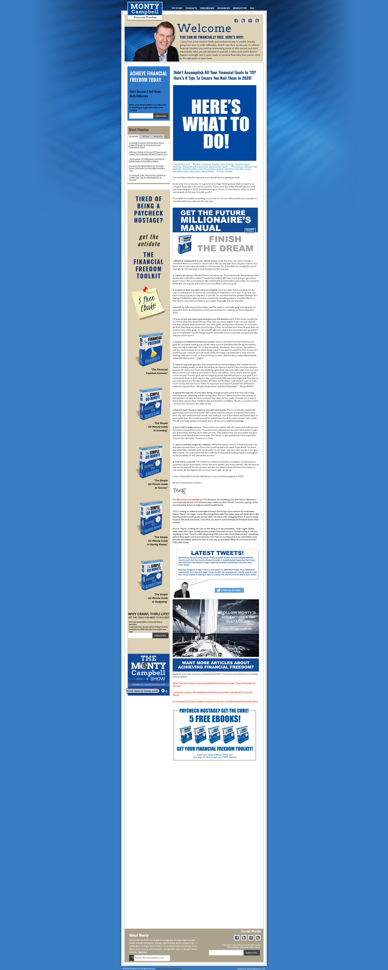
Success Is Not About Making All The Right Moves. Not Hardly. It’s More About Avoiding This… (147, 168)
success (247, 169)
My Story (177, 8)
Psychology (177, 166)
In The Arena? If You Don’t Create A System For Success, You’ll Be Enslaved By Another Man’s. (215, 701)
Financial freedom (189, 169)
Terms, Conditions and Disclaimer (169, 968)
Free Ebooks (207, 8)
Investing (219, 169)
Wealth (225, 166)
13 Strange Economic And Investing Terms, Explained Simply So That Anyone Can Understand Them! (146, 145)
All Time (146, 136)
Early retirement (227, 164)
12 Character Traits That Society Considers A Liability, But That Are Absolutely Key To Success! (147, 177)
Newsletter (240, 8)
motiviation (229, 169)
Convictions (206, 164)
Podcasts (191, 8)
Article (198, 164)
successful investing (181, 171)
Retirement (187, 166)
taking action (195, 171)
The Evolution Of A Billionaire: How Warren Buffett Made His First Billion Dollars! (146, 160)
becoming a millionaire (242, 166)
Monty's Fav (158, 136)
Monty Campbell (225, 171)
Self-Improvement (200, 166)
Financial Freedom (242, 164)
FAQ (252, 8)
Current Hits (133, 136)
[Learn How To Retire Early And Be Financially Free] (145, 11)
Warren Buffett (215, 166)
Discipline (216, 164)
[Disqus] (216, 809)
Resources (223, 8)
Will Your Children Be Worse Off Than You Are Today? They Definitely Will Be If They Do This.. (148, 153)
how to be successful (206, 169)
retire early (239, 169)
